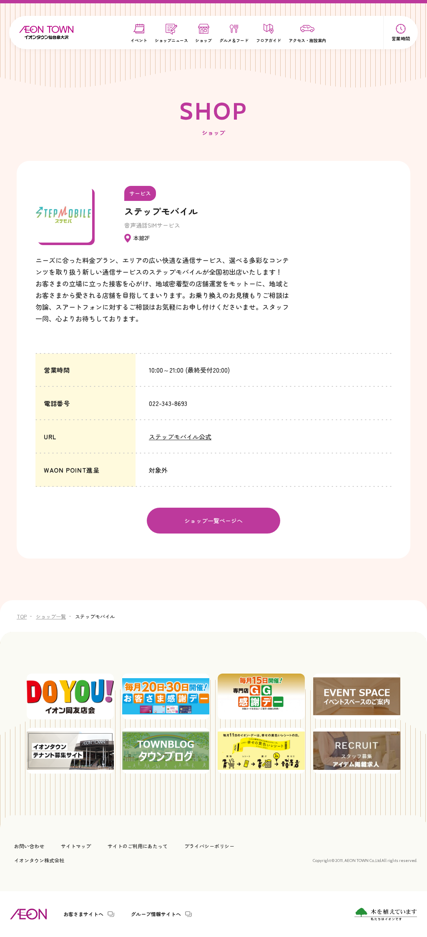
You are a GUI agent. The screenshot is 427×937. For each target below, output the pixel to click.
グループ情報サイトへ (156, 914)
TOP (22, 616)
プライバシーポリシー (209, 845)
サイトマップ (76, 845)
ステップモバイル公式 (180, 436)
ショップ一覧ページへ (213, 520)
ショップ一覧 (51, 616)
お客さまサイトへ (83, 914)
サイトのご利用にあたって (138, 845)
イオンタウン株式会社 (39, 860)
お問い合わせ (29, 845)
